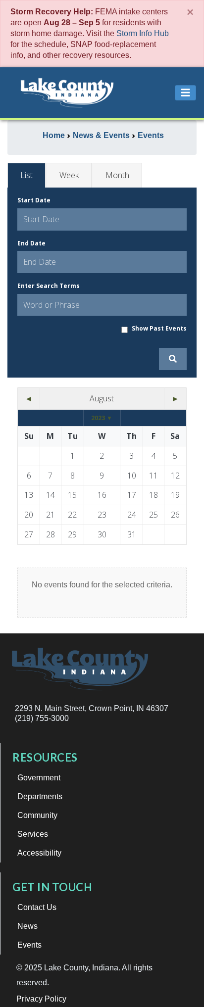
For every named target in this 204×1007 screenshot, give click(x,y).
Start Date (34, 200)
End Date (31, 243)
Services (32, 834)
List (26, 175)
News (27, 926)
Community (37, 815)
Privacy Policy (41, 999)
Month (117, 175)
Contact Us (36, 907)
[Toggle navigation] (186, 92)
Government (38, 777)
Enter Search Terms (48, 286)
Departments (39, 796)
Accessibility (39, 853)
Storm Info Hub (142, 33)
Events (29, 945)
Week (69, 175)
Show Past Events (159, 328)
